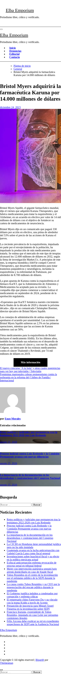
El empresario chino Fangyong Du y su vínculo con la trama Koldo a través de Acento (32, 601)
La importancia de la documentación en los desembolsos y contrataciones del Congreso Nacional (30, 477)
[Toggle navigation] (1, 29)
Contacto (14, 57)
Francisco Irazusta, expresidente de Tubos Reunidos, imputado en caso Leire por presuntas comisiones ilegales (32, 615)
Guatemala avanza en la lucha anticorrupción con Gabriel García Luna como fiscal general (33, 552)
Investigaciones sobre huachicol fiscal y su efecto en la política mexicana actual (33, 558)
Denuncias (15, 50)
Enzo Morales (13, 418)
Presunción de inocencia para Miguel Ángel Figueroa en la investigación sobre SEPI (30, 607)
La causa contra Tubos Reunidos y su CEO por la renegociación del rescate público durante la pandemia (33, 587)
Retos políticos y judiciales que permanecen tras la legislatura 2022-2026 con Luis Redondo (28, 434)
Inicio (12, 47)
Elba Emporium (20, 10)
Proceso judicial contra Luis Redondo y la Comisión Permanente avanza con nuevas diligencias (29, 455)
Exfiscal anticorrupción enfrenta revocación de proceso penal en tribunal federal (31, 564)
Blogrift (40, 659)
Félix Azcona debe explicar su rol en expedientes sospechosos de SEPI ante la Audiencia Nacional (33, 623)
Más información (30, 362)
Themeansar (6, 663)
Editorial (14, 54)
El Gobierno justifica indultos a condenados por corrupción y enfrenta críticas (32, 595)
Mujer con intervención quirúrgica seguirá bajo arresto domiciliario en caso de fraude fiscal (32, 570)
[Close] (1, 669)
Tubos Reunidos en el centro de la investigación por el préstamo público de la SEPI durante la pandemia (32, 578)
